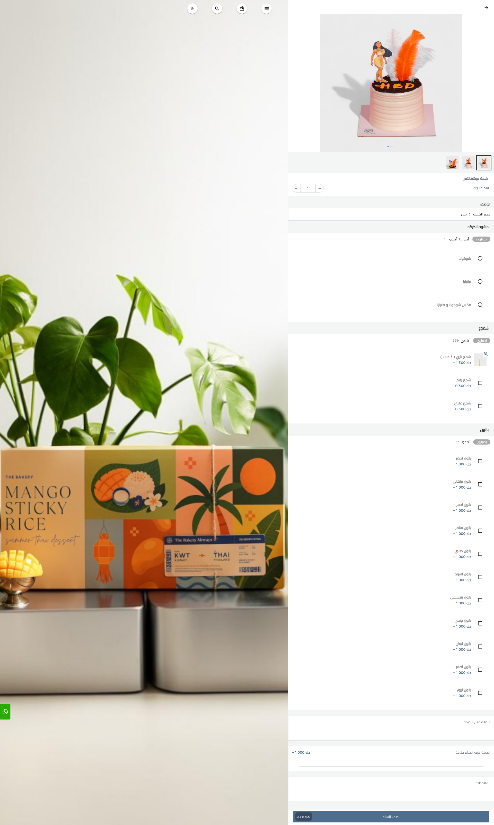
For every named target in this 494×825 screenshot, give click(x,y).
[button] (391, 227)
